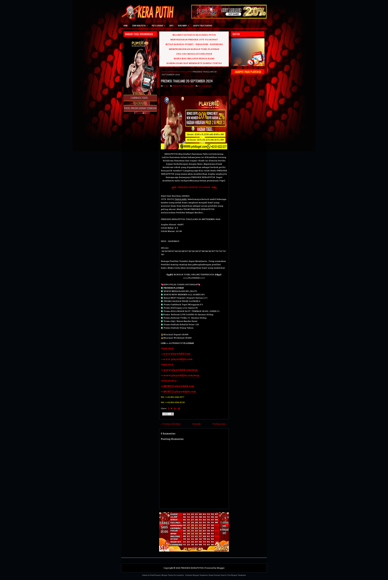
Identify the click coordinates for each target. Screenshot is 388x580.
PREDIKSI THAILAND (180, 71)
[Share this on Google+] (175, 408)
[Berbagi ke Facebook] (172, 413)
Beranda (196, 423)
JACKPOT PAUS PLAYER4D (202, 25)
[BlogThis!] (166, 413)
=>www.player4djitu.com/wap (180, 375)
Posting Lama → (220, 423)
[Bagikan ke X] (169, 413)
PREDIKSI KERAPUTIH (192, 568)
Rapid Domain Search (217, 575)
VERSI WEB (167, 348)
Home (126, 25)
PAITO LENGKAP (158, 25)
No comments (205, 86)
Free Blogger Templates (236, 575)
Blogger (221, 568)
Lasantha (180, 575)
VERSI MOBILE (169, 380)
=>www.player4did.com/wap (179, 369)
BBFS (171, 25)
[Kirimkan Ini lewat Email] (163, 413)
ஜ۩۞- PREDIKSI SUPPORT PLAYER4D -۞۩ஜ (194, 187)
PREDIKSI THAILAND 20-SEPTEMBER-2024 (187, 81)
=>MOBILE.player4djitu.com (178, 391)
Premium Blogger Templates (196, 575)
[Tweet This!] (171, 408)
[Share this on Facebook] (168, 408)
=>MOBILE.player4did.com (177, 386)
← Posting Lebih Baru (170, 423)
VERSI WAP (167, 364)
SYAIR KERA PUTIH (140, 25)
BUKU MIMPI (183, 25)
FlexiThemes (155, 575)
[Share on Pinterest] (179, 408)
